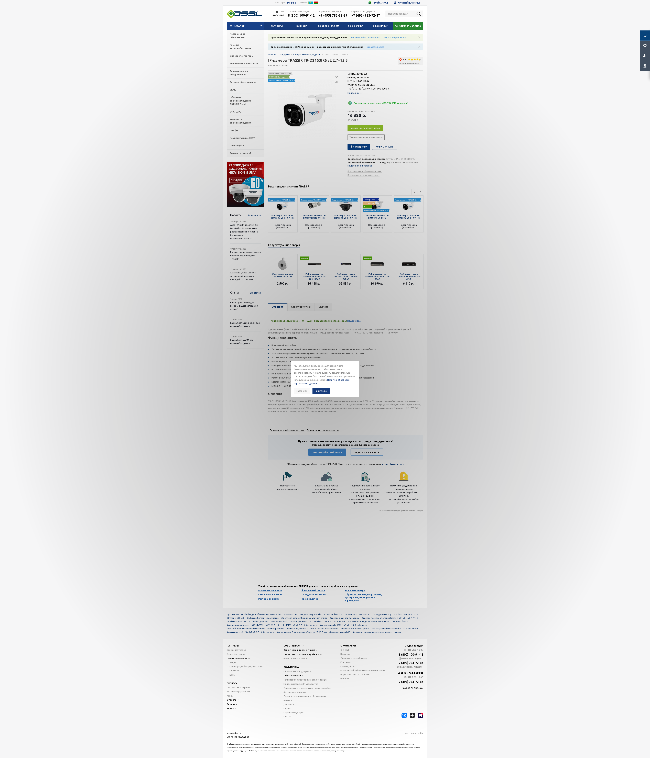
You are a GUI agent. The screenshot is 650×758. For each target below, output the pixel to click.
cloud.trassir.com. (393, 464)
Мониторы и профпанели (244, 63)
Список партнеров (236, 650)
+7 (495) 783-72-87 (333, 15)
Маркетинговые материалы (355, 674)
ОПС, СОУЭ (235, 111)
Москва (291, 3)
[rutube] (420, 715)
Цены (232, 675)
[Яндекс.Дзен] (412, 715)
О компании (380, 26)
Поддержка (355, 26)
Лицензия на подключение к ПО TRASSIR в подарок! (381, 103)
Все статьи (255, 293)
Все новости (254, 215)
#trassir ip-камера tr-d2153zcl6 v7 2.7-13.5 (310, 621)
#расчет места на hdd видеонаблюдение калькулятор (254, 614)
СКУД (233, 89)
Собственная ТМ (328, 26)
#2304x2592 (258, 625)
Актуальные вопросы (295, 692)
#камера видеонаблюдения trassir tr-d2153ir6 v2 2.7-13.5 (390, 618)
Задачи (231, 704)
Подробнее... (354, 321)
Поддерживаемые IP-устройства (301, 684)
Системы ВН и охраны (238, 687)
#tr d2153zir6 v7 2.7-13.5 (406, 614)
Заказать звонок (410, 26)
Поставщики (237, 145)
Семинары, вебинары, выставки (246, 666)
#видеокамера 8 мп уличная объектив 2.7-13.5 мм (302, 632)
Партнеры (276, 26)
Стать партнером (236, 654)
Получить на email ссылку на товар (365, 171)
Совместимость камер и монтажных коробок (307, 688)
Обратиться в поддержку (297, 671)
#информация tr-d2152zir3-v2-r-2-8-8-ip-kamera (343, 625)
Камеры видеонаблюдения (240, 46)
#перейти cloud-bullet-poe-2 (355, 629)
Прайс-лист (380, 2)
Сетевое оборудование (243, 82)
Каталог (239, 26)
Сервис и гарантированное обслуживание (305, 696)
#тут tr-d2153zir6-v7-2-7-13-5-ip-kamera (297, 625)
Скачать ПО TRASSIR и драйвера (302, 654)
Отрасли (231, 700)
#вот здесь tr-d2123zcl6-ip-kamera (270, 621)
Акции (233, 662)
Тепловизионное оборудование (239, 73)
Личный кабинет (409, 2)
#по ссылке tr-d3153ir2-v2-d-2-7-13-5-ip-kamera (394, 629)
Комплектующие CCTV (242, 138)
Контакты (345, 662)
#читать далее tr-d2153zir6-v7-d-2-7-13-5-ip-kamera (312, 629)
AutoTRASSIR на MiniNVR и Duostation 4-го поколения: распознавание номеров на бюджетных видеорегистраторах (244, 232)
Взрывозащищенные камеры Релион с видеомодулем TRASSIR (245, 255)
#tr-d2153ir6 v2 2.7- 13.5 (238, 621)
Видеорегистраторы (241, 56)
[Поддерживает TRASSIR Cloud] (377, 204)
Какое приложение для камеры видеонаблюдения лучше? (244, 305)
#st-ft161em (339, 621)
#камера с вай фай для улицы (344, 618)
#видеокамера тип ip (310, 614)
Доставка (289, 704)
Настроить (302, 391)
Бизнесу (301, 26)
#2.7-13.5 (270, 625)
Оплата (287, 708)
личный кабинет (329, 489)
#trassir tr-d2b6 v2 (235, 618)
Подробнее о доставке (360, 165)
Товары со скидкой (240, 153)
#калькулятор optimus (238, 625)
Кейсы (230, 696)
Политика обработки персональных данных (363, 670)
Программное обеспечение (237, 35)
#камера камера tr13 (339, 632)
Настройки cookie (414, 733)
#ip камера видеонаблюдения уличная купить (304, 618)
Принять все (321, 391)
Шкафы (234, 130)
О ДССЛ (344, 650)
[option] (245, 184)
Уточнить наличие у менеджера (366, 137)
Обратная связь (292, 675)
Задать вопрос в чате (395, 37)
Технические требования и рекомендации (305, 679)
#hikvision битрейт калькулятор (263, 618)
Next (420, 192)
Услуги (230, 708)
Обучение (235, 670)
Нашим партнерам (237, 658)
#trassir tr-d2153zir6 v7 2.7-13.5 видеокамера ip (368, 614)
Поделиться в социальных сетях (364, 175)
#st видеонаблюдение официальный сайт (369, 621)
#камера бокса (400, 621)
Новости (344, 678)
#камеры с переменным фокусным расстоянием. (377, 632)
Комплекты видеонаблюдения (240, 121)
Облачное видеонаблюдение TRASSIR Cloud (240, 100)
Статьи (287, 716)
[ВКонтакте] (404, 715)
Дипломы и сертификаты (353, 658)
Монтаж (288, 700)
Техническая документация (299, 650)
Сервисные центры (294, 712)
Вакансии (345, 654)
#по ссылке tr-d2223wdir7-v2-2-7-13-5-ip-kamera (250, 632)
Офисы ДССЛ (347, 666)
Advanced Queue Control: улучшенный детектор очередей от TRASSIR (243, 276)
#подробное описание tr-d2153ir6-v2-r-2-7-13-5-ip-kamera (255, 629)
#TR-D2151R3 (290, 614)
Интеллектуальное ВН (238, 691)
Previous (414, 192)
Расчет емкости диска (295, 658)
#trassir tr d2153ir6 (333, 614)
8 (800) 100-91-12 (301, 15)
